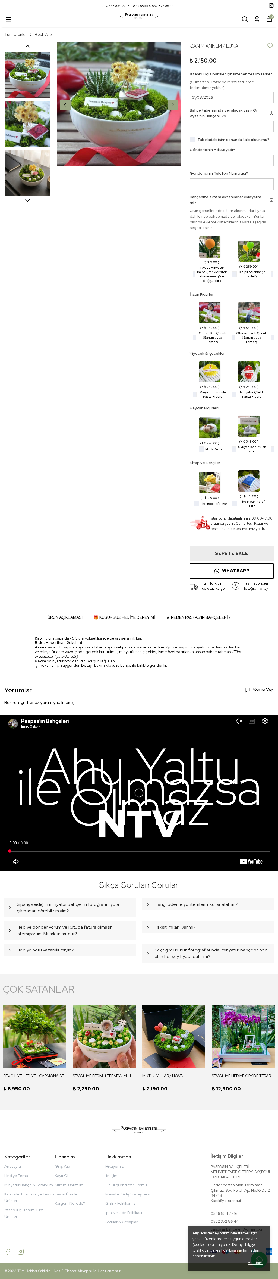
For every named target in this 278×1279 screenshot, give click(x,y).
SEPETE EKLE (231, 553)
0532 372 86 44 (225, 1221)
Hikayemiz (114, 1166)
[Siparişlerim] (257, 19)
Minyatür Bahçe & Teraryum (28, 1184)
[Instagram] (20, 1251)
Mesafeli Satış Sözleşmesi (127, 1194)
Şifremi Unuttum (69, 1184)
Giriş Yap (62, 1166)
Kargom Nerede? (70, 1203)
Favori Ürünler (67, 1194)
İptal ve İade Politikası (123, 1212)
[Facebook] (7, 1251)
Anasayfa (12, 1166)
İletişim (111, 1175)
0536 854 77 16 (224, 1213)
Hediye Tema (16, 1175)
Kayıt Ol (61, 1175)
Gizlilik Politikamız (120, 1203)
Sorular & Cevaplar (121, 1221)
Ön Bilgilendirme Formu (126, 1184)
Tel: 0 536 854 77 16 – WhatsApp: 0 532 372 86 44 (136, 6)
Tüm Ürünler (15, 34)
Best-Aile (43, 34)
